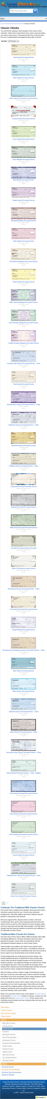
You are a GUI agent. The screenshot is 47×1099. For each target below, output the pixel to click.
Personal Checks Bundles (11, 1043)
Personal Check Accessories (11, 1072)
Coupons (6, 1032)
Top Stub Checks (8, 1060)
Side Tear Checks (9, 1055)
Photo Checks (6, 1016)
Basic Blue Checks (9, 1023)
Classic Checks (6, 1010)
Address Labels (21, 1086)
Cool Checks (5, 24)
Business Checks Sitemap (21, 1084)
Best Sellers (5, 1007)
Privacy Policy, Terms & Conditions (28, 1088)
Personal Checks (17, 24)
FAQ (38, 1086)
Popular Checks (8, 1049)
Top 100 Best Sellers (10, 1058)
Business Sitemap (8, 1075)
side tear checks (40, 994)
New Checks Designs (8, 1013)
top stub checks (16, 996)
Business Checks (8, 1086)
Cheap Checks (8, 1026)
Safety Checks (7, 1052)
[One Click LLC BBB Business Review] (23, 1096)
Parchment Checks (9, 1040)
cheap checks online (22, 998)
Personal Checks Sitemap (11, 1070)
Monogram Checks (9, 1034)
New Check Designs (9, 1037)
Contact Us (31, 1086)
